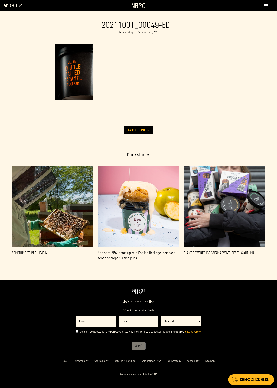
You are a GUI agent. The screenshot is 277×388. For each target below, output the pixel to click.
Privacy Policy (192, 332)
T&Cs (65, 361)
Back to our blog (138, 130)
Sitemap (210, 361)
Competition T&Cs (151, 361)
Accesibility (193, 361)
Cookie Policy (101, 361)
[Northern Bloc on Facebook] (16, 5)
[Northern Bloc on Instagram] (12, 5)
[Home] (138, 292)
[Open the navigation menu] (266, 5)
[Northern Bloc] (138, 5)
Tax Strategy (174, 361)
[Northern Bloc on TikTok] (20, 5)
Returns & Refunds (124, 361)
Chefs (254, 379)
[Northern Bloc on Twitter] (6, 5)
